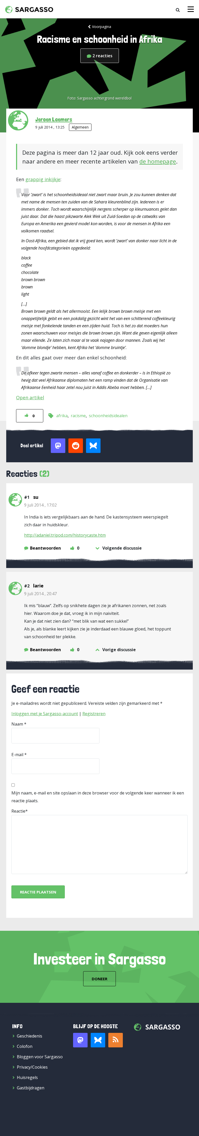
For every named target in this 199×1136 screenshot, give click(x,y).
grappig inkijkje (42, 179)
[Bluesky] (98, 1040)
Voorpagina (101, 26)
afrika (62, 415)
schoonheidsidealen (108, 415)
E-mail (17, 754)
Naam (17, 724)
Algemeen (80, 127)
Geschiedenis (29, 1036)
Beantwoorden (45, 548)
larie (38, 586)
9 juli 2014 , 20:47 (40, 594)
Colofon (24, 1046)
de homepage (157, 161)
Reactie (18, 811)
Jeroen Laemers (53, 119)
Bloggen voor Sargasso (40, 1057)
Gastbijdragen (30, 1088)
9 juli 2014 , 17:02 (40, 505)
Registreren (93, 713)
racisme (78, 415)
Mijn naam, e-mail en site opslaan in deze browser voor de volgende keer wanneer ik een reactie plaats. (97, 797)
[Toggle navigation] (191, 9)
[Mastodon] (80, 1040)
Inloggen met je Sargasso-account (44, 713)
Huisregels (27, 1077)
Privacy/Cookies (32, 1067)
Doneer (99, 978)
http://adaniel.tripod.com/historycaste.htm (65, 535)
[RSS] (115, 1040)
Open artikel (30, 397)
